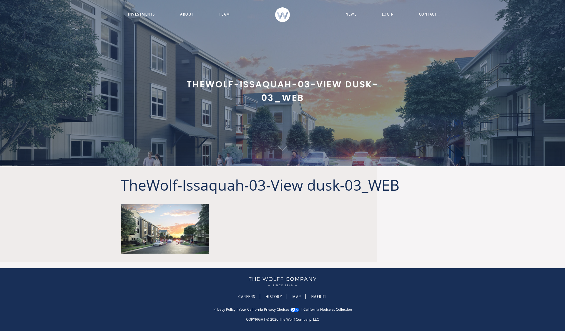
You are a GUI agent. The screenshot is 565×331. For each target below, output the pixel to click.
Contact (428, 14)
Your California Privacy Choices (264, 309)
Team (224, 14)
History (274, 296)
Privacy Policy (224, 309)
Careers (246, 296)
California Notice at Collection (327, 309)
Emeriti (319, 296)
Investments (141, 14)
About (187, 14)
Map (297, 296)
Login (388, 14)
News (351, 14)
